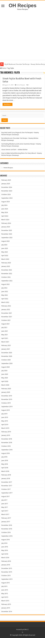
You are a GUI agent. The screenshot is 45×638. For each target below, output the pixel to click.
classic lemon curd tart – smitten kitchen (14, 149)
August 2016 (5, 539)
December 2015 (6, 568)
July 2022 (4, 288)
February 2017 (6, 518)
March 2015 (5, 601)
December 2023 (6, 230)
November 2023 (6, 234)
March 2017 (5, 514)
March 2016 (5, 557)
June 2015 (4, 590)
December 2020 (6, 353)
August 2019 (5, 410)
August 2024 (5, 201)
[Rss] (22, 632)
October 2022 (5, 277)
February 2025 (6, 180)
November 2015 (6, 572)
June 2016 (4, 547)
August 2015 (5, 583)
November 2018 (6, 442)
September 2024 (6, 198)
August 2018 (5, 453)
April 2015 (4, 597)
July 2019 (4, 414)
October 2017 (5, 489)
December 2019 (6, 396)
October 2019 (5, 403)
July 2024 (4, 205)
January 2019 (5, 435)
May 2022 (4, 295)
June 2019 (4, 417)
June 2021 (4, 331)
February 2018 (6, 475)
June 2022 (4, 291)
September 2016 (6, 536)
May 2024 (4, 212)
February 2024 (6, 223)
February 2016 (6, 561)
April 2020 (4, 381)
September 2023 (6, 237)
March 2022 (5, 302)
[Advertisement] (22, 34)
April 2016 (4, 554)
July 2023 (4, 245)
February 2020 (6, 388)
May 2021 (4, 335)
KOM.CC (26, 629)
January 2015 (5, 608)
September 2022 (6, 281)
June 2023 (4, 248)
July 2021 (4, 327)
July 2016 (4, 543)
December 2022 (6, 270)
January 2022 (5, 309)
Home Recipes (20, 85)
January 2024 (5, 227)
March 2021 (5, 342)
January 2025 (5, 184)
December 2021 (6, 313)
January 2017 (5, 521)
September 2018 (6, 450)
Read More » (7, 104)
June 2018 (4, 460)
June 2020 (4, 374)
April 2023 (4, 255)
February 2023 (6, 263)
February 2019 (6, 432)
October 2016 (5, 532)
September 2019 (6, 406)
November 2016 (6, 529)
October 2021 (5, 320)
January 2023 (5, 266)
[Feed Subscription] (44, 73)
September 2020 (6, 363)
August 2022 (5, 284)
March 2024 (5, 219)
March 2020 (5, 385)
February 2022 (6, 306)
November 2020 (6, 356)
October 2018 (5, 446)
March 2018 (5, 471)
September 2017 (6, 493)
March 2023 (5, 259)
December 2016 (6, 525)
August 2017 (5, 496)
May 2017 (4, 507)
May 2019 (4, 421)
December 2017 (6, 482)
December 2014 (6, 611)
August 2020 (5, 367)
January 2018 (5, 478)
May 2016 (4, 550)
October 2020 (5, 360)
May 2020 (4, 378)
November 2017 (6, 486)
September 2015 (6, 579)
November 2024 (6, 191)
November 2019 (6, 399)
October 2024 (5, 194)
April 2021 (4, 338)
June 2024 (4, 209)
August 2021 (5, 324)
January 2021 (5, 349)
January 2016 (5, 565)
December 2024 (6, 187)
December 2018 (6, 439)
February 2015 (6, 604)
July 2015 (4, 586)
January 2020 (5, 392)
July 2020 (4, 370)
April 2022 (4, 299)
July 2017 (4, 500)
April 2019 (4, 424)
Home (4, 68)
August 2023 (5, 241)
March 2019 (5, 428)
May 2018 (4, 464)
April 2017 (4, 511)
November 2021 (6, 317)
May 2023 (4, 252)
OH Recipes (22, 5)
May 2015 (4, 593)
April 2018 (4, 468)
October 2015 (5, 575)
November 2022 (6, 273)
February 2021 (6, 345)
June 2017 (4, 504)
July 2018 (4, 457)
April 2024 (4, 216)
